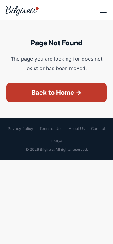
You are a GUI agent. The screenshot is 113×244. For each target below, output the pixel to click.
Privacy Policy (20, 128)
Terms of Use (51, 128)
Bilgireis (20, 10)
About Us (77, 128)
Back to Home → (56, 92)
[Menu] (103, 10)
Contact (98, 128)
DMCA (56, 141)
